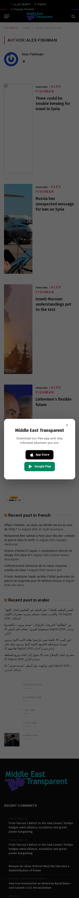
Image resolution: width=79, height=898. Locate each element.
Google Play (42, 466)
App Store (42, 454)
